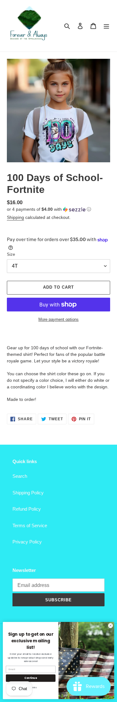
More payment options (58, 319)
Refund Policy (26, 509)
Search (19, 476)
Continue (30, 677)
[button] (49, 209)
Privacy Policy (27, 541)
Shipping (15, 217)
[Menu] (106, 26)
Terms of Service (29, 525)
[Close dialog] (110, 625)
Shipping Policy (28, 492)
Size (11, 254)
